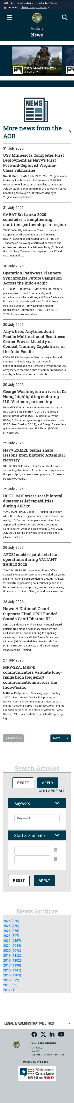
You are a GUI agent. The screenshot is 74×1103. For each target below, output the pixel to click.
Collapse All (52, 791)
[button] (36, 7)
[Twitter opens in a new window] (43, 1035)
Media (35, 29)
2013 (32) (10, 985)
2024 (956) (11, 931)
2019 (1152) (12, 955)
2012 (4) (9, 990)
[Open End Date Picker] (55, 859)
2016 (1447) (12, 970)
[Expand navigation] (9, 17)
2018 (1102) (12, 960)
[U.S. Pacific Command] (16, 1044)
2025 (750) (11, 926)
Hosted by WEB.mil (35, 1061)
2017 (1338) (12, 965)
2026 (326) (11, 921)
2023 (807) (11, 936)
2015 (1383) (12, 975)
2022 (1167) (12, 941)
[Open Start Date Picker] (55, 850)
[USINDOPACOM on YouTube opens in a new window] (61, 1035)
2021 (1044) (12, 946)
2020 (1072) (12, 951)
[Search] (65, 17)
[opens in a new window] (34, 1035)
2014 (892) (11, 980)
